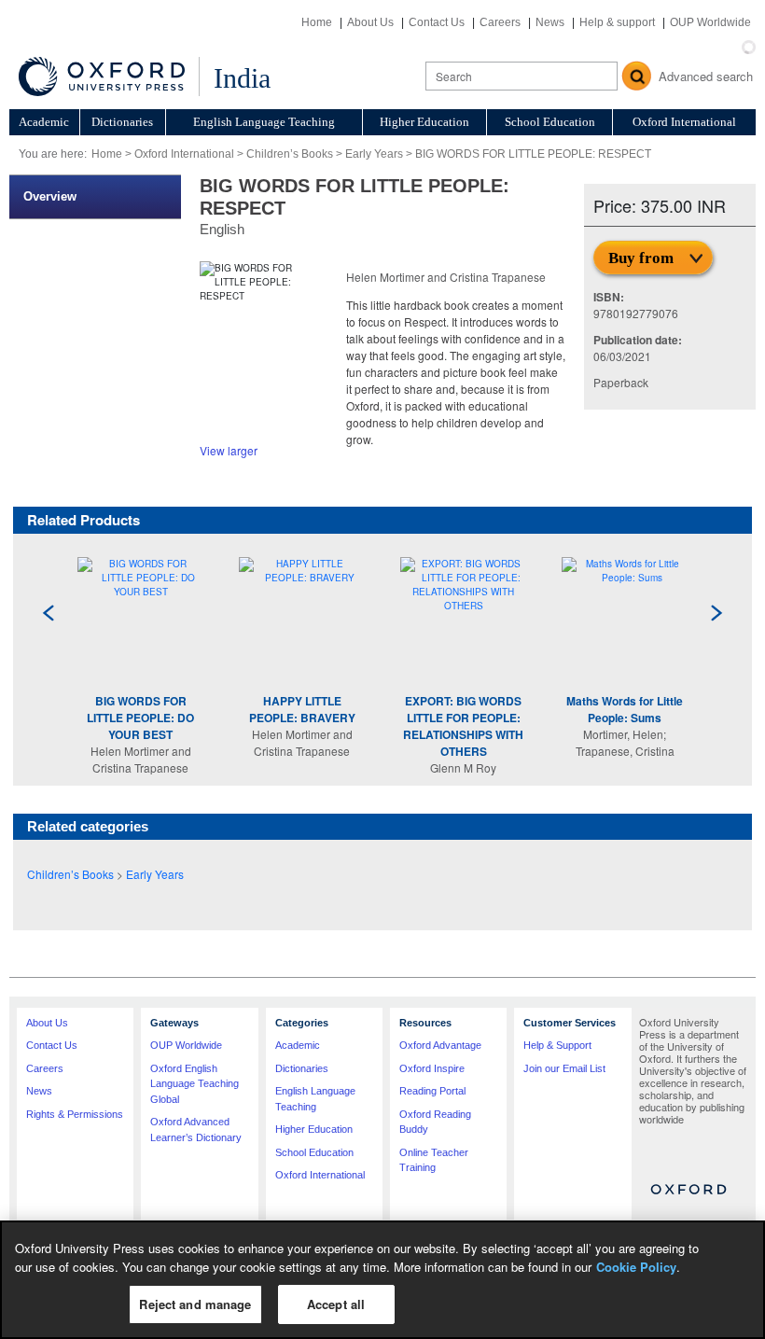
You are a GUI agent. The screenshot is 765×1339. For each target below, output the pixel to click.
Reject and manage (195, 1304)
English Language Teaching (264, 122)
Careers (500, 22)
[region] (382, 1279)
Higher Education (424, 122)
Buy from (641, 258)
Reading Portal (432, 1090)
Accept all (336, 1304)
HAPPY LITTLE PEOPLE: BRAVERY (302, 709)
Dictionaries (122, 122)
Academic (44, 122)
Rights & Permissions (74, 1114)
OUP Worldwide (710, 22)
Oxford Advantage (440, 1045)
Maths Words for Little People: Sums (624, 709)
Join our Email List (564, 1068)
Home (316, 22)
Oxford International (684, 122)
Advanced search (706, 76)
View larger (228, 450)
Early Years (374, 153)
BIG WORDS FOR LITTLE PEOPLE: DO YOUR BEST (140, 717)
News (550, 22)
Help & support (617, 22)
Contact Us (437, 22)
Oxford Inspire (432, 1068)
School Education (550, 122)
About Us (370, 22)
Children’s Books (289, 153)
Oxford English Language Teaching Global (194, 1084)
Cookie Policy (636, 1267)
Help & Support (557, 1045)
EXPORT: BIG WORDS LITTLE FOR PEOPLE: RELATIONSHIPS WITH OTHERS (463, 726)
